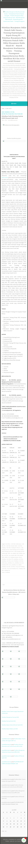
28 (17, 827)
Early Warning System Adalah (16, 549)
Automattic (18, 841)
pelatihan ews (11, 563)
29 (21, 827)
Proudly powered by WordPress (13, 839)
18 (7, 824)
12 (10, 821)
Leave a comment (6, 572)
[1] (24, 841)
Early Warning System (8, 112)
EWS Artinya (19, 553)
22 (21, 824)
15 (21, 821)
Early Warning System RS (8, 551)
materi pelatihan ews (8, 114)
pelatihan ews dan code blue (8, 566)
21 (17, 824)
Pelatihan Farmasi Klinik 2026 (9, 721)
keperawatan (5, 177)
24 (3, 827)
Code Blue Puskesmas (16, 544)
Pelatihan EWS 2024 (6, 564)
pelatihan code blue (18, 559)
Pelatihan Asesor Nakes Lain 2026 (10, 728)
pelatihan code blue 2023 (7, 561)
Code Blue (7, 544)
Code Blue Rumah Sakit (11, 546)
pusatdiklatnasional (12, 120)
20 (14, 824)
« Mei (3, 831)
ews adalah (13, 553)
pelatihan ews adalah (16, 564)
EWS (9, 553)
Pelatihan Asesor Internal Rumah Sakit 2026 (12, 725)
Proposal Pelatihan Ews (12, 568)
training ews (7, 570)
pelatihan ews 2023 (19, 563)
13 (14, 821)
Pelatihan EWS (18, 114)
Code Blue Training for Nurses (13, 547)
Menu (15, 103)
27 (14, 827)
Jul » (6, 831)
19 (10, 824)
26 (10, 827)
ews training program (13, 557)
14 (17, 821)
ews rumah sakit (13, 555)
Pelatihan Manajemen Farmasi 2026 (10, 717)
